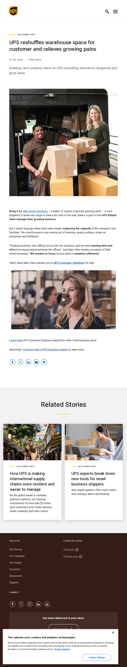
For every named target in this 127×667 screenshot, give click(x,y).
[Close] (113, 632)
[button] (108, 11)
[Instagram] (29, 605)
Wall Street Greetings (35, 211)
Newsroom (15, 575)
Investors (14, 569)
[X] (21, 605)
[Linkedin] (38, 605)
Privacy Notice (62, 649)
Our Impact (15, 562)
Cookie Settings (97, 657)
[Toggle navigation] (115, 10)
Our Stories (15, 549)
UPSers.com (73, 556)
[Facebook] (12, 605)
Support (13, 582)
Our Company (17, 556)
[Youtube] (47, 605)
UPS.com (71, 549)
